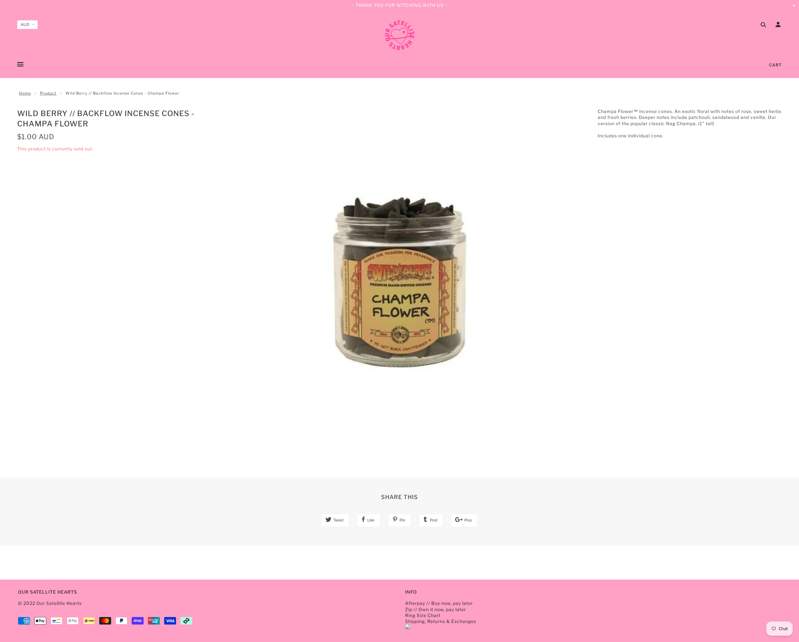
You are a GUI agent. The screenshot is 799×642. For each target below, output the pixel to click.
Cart (775, 64)
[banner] (399, 35)
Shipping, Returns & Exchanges (440, 621)
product (48, 93)
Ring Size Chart (422, 615)
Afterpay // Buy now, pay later (439, 603)
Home (25, 93)
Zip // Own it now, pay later (435, 609)
